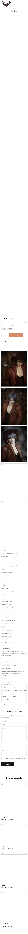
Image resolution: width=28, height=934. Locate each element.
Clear (25, 322)
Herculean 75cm (9, 343)
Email (3, 750)
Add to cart (16, 335)
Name (3, 742)
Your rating (4, 721)
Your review (4, 728)
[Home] (6, 3)
